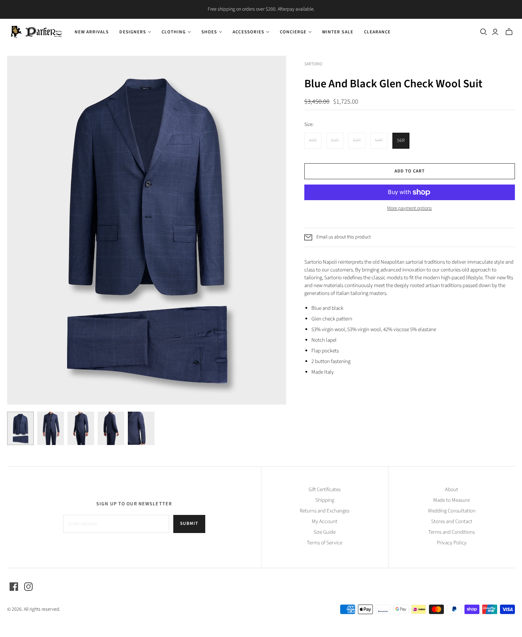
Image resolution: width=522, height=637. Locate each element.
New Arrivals (92, 32)
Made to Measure (451, 500)
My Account (324, 521)
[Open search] (483, 31)
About (451, 489)
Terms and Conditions (451, 532)
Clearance (377, 32)
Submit (189, 523)
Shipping (324, 500)
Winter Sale (337, 32)
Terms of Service (324, 543)
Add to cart (410, 171)
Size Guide (325, 532)
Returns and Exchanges (324, 511)
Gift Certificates (325, 489)
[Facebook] (14, 586)
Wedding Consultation (451, 511)
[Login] (495, 32)
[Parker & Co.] (36, 32)
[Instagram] (28, 586)
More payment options (409, 208)
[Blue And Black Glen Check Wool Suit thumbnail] (20, 428)
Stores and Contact (451, 521)
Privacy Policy (452, 543)
